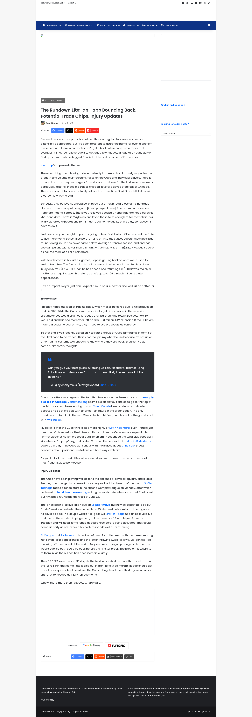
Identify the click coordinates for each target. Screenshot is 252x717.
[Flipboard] (116, 645)
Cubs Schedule (171, 25)
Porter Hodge (115, 514)
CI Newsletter (53, 25)
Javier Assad (69, 535)
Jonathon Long (78, 402)
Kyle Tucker (54, 420)
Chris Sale (128, 445)
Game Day (130, 25)
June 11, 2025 (108, 385)
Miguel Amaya (101, 505)
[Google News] (91, 645)
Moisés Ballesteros (139, 441)
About (71, 2)
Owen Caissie (102, 406)
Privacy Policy (47, 699)
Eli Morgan (47, 535)
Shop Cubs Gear (108, 25)
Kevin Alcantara (119, 428)
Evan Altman (52, 123)
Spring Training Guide (79, 25)
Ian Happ (47, 165)
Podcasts (149, 25)
